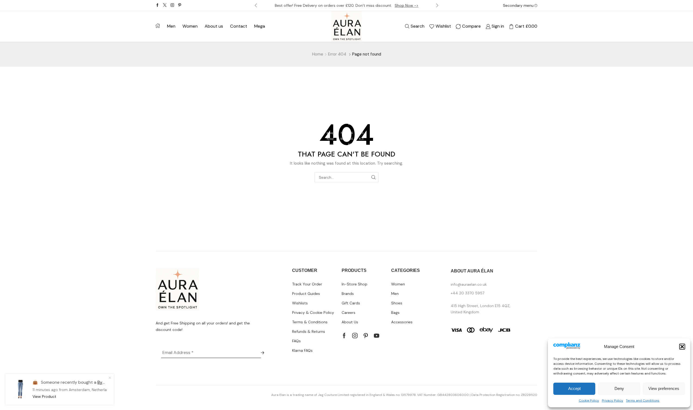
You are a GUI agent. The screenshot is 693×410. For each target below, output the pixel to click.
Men (171, 26)
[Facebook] (157, 5)
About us (214, 26)
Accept (574, 388)
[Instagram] (172, 5)
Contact (238, 26)
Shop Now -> (407, 5)
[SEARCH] (373, 177)
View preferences (663, 388)
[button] (682, 346)
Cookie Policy (589, 400)
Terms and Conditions (642, 400)
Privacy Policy (612, 400)
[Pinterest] (179, 5)
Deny (619, 388)
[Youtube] (376, 335)
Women (190, 26)
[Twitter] (164, 5)
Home (317, 54)
